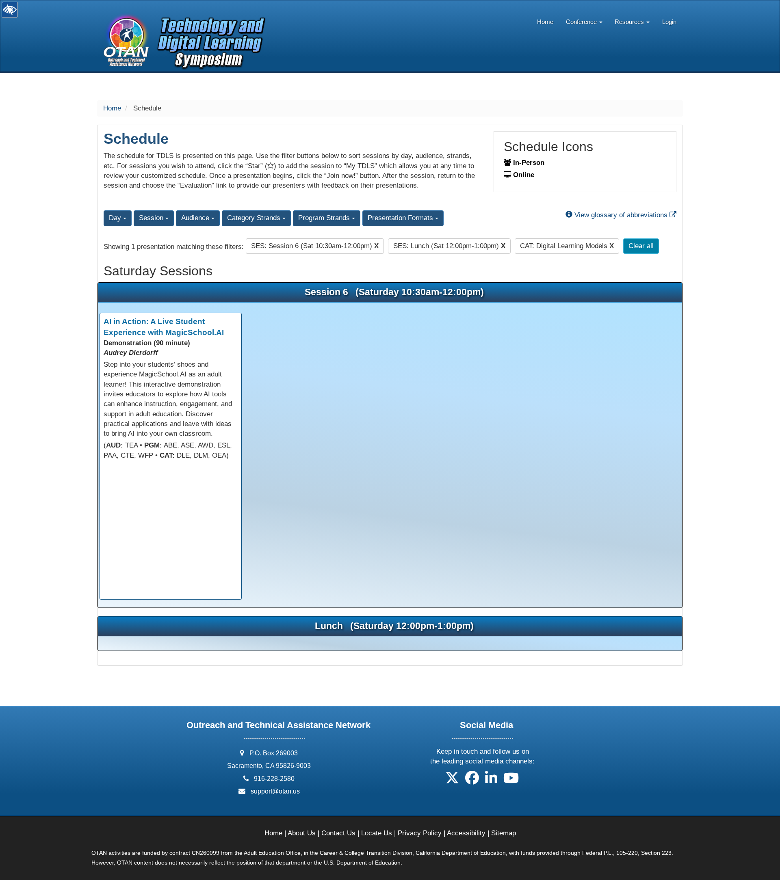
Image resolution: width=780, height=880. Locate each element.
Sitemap (503, 833)
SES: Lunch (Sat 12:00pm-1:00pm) (449, 246)
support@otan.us (275, 791)
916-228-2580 (274, 778)
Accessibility (466, 833)
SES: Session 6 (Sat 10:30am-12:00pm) (315, 246)
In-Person (527, 162)
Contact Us (338, 833)
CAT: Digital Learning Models (567, 246)
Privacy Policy (420, 833)
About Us (302, 833)
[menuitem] (545, 20)
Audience (196, 218)
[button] (452, 781)
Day (116, 218)
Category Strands (254, 218)
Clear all (641, 246)
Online (522, 175)
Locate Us (376, 833)
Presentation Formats (401, 218)
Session (152, 218)
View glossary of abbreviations (624, 215)
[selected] (181, 22)
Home (545, 21)
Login (669, 21)
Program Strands (325, 218)
